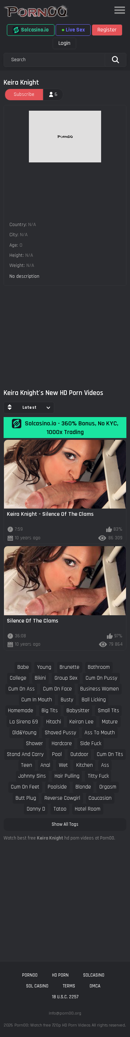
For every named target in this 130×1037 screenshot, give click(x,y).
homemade (20, 710)
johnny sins (32, 776)
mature (110, 721)
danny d (36, 809)
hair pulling (67, 776)
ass (105, 765)
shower (34, 743)
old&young (24, 732)
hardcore (62, 743)
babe (23, 667)
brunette (69, 667)
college (18, 678)
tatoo (59, 809)
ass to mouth (99, 732)
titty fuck (98, 776)
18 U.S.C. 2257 (65, 997)
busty (67, 699)
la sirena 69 (23, 721)
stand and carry (25, 754)
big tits (50, 710)
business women (99, 688)
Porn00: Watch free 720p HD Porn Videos (52, 1025)
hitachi (53, 721)
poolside (57, 786)
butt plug (26, 798)
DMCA (95, 986)
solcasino (93, 975)
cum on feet (25, 786)
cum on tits (110, 754)
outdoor (79, 754)
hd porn (60, 975)
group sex (66, 678)
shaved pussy (60, 732)
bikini (40, 678)
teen (26, 765)
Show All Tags (65, 824)
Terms (69, 986)
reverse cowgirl (62, 798)
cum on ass (21, 688)
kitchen (84, 765)
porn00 (30, 975)
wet (63, 765)
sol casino (37, 986)
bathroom (99, 667)
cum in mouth (36, 699)
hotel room (87, 809)
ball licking (94, 699)
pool (57, 754)
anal (45, 765)
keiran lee (81, 721)
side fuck (90, 743)
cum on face (57, 688)
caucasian (100, 798)
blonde (83, 786)
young (44, 667)
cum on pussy (101, 678)
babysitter (78, 710)
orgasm (107, 786)
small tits (108, 710)
